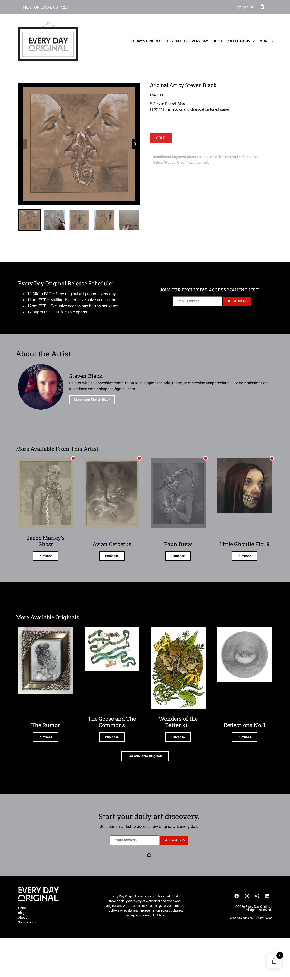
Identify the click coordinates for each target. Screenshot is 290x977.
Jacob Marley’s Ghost (46, 541)
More (264, 41)
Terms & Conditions (241, 918)
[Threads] (257, 896)
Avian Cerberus (111, 544)
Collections (238, 41)
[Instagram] (246, 896)
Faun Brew (178, 544)
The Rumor (45, 725)
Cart (262, 6)
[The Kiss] (79, 144)
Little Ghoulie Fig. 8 (244, 544)
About (22, 917)
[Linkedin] (267, 896)
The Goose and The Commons (112, 722)
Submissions (27, 922)
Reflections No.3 (244, 725)
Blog (217, 41)
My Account (245, 7)
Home (22, 908)
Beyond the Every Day (187, 41)
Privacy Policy (263, 918)
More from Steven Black (92, 399)
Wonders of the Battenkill (178, 722)
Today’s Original (147, 41)
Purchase (45, 556)
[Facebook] (236, 896)
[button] (135, 144)
